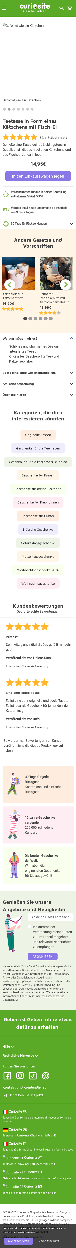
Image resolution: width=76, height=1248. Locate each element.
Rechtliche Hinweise (18, 1055)
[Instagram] (20, 1075)
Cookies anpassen (49, 1240)
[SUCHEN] (61, 8)
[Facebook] (7, 1075)
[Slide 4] (18, 109)
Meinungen (59, 137)
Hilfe (6, 1046)
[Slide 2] (9, 109)
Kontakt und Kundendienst (24, 1087)
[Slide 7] (32, 109)
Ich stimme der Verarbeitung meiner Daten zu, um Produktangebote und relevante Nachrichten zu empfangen (52, 937)
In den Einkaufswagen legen (38, 176)
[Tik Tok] (33, 1075)
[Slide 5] (23, 109)
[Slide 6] (27, 109)
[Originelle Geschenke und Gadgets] (35, 5)
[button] (25, 318)
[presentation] (9, 284)
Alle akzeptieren (18, 1241)
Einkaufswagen (69, 8)
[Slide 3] (13, 109)
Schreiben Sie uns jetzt (26, 1095)
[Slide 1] (4, 109)
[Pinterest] (46, 1075)
